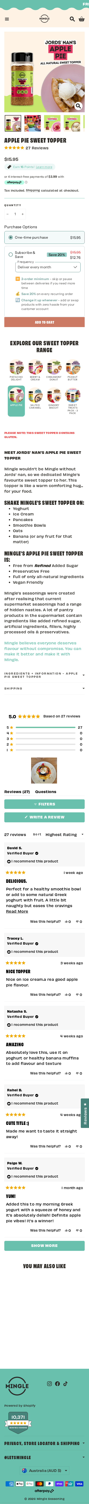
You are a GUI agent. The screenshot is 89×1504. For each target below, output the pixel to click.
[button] (44, 148)
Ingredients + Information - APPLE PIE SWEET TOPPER (41, 674)
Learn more (44, 167)
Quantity (12, 205)
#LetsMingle (17, 1457)
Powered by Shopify (19, 1405)
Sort (38, 834)
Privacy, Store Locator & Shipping (42, 1443)
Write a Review (56, 818)
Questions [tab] (46, 792)
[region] (44, 771)
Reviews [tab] (17, 792)
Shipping (33, 190)
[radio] (44, 237)
